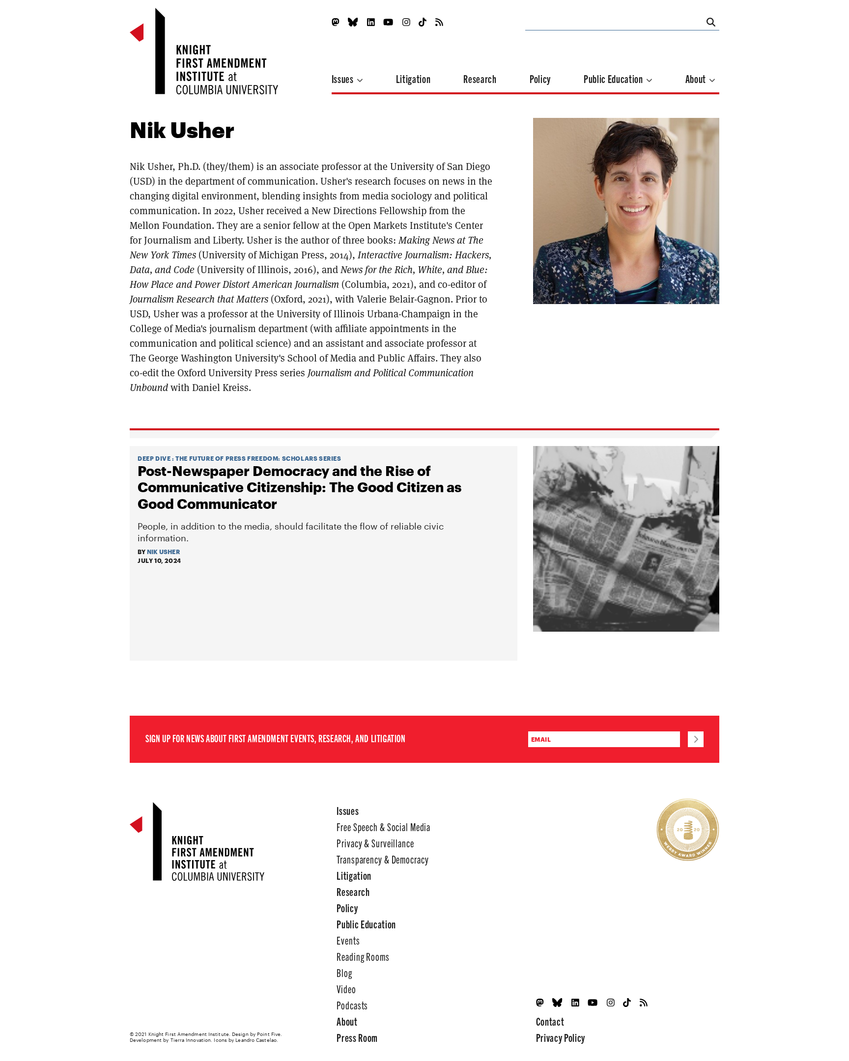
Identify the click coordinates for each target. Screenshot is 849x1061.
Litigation (413, 78)
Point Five (269, 1034)
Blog (344, 972)
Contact (550, 1021)
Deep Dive (154, 458)
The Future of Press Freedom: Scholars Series (258, 458)
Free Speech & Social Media (383, 826)
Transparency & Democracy (382, 859)
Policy (540, 78)
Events (348, 940)
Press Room (357, 1037)
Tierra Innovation (190, 1040)
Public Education (614, 78)
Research (479, 78)
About (696, 78)
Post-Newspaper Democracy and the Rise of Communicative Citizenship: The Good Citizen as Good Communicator (299, 487)
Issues (344, 78)
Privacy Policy (560, 1037)
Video (346, 988)
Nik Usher (163, 551)
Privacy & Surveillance (375, 842)
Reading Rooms (363, 956)
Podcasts (352, 1004)
